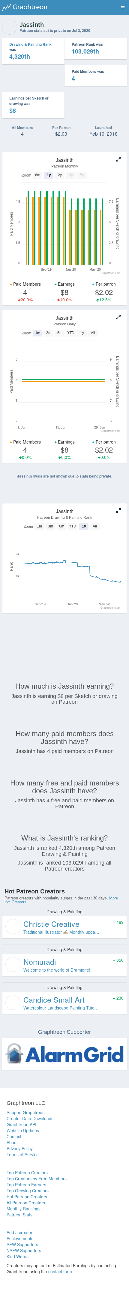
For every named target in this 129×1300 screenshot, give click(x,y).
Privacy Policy (20, 1148)
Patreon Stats (19, 1215)
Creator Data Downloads (30, 1118)
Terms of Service (23, 1154)
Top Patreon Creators (27, 1172)
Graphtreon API (21, 1124)
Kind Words (17, 1256)
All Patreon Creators (26, 1203)
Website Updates (23, 1130)
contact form (60, 1271)
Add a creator (19, 1232)
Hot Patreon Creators (27, 1197)
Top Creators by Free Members (37, 1179)
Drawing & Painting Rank (30, 44)
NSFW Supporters (24, 1250)
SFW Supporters (22, 1244)
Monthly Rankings (23, 1209)
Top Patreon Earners (26, 1185)
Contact (14, 1136)
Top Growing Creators (28, 1191)
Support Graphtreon (26, 1112)
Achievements (20, 1238)
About (12, 1142)
